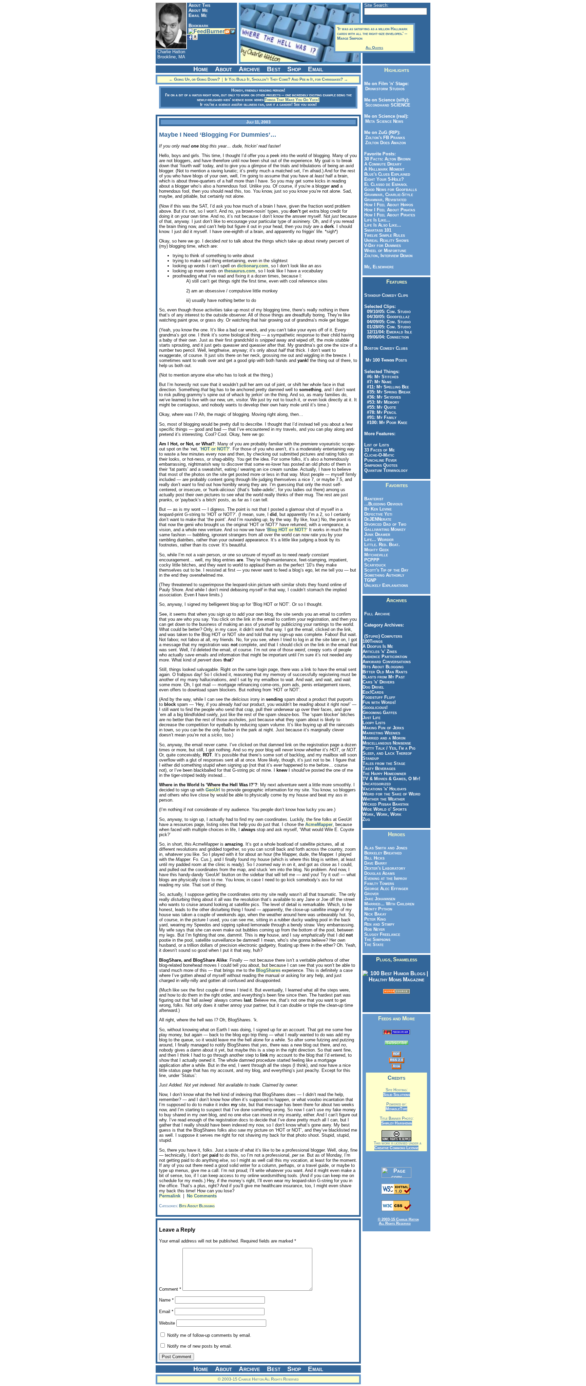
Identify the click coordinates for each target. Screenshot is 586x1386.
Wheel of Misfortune (385, 250)
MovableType (396, 1108)
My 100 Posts (386, 360)
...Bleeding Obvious (383, 503)
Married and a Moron (384, 737)
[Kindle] (195, 37)
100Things (373, 641)
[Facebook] (189, 37)
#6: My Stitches (381, 376)
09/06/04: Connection (386, 337)
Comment (170, 1289)
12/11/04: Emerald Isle (388, 331)
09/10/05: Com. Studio (387, 311)
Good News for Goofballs (390, 189)
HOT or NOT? (215, 448)
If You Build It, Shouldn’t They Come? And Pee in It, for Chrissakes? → (286, 79)
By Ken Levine (378, 509)
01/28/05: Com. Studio (387, 326)
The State (374, 944)
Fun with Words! (379, 702)
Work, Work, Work (382, 814)
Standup (371, 758)
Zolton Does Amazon (384, 142)
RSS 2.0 (396, 1060)
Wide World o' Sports (385, 809)
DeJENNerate (377, 519)
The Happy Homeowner (384, 773)
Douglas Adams (379, 873)
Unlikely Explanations (386, 585)
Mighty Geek (376, 549)
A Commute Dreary (383, 164)
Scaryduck (375, 564)
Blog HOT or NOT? (287, 529)
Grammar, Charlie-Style (388, 194)
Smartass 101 (377, 230)
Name (166, 1300)
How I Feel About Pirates (389, 214)
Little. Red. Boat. (382, 544)
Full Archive (377, 613)
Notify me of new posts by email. (199, 1346)
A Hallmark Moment (384, 169)
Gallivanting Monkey (385, 529)
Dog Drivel (373, 687)
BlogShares (268, 970)
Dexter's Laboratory (384, 868)
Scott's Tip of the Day (386, 570)
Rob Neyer (374, 929)
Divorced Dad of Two (385, 524)
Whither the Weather (384, 799)
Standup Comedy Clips (386, 295)
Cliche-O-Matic (379, 455)
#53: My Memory (381, 402)
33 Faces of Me (379, 450)
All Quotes (374, 47)
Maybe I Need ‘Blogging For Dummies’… (217, 134)
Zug (366, 819)
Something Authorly (384, 575)
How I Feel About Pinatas (389, 209)
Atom (396, 1066)
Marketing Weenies (381, 732)
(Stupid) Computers (383, 636)
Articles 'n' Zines (380, 651)
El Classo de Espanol (386, 184)
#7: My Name (378, 381)
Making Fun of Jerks (383, 727)
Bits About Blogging (197, 1206)
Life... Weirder (379, 539)
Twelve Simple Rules (384, 235)
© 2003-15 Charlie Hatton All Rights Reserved (398, 1221)
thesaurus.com (239, 270)
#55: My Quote (380, 407)
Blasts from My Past (384, 676)
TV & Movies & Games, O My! (391, 778)
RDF (396, 1054)
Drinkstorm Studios (384, 88)
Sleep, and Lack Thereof (387, 753)
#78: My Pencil (380, 412)
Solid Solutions (396, 1094)
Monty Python (378, 908)
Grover (371, 893)
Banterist (374, 498)
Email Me (198, 15)
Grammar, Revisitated (385, 199)
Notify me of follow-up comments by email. (209, 1335)
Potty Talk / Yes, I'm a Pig (389, 748)
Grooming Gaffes (380, 712)
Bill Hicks (374, 858)
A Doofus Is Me (378, 646)
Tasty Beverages (379, 768)
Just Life (371, 717)
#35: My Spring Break (387, 391)
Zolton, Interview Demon (388, 255)
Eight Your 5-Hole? (384, 179)
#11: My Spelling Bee (386, 386)
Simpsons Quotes (380, 465)
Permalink (169, 1195)
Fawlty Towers (379, 883)
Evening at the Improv (385, 878)
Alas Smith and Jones (385, 847)
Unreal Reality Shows (386, 240)
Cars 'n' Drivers (378, 682)
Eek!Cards (373, 692)
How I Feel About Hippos (388, 204)
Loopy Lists (374, 722)
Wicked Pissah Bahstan (386, 804)
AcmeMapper (319, 824)
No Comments (202, 1195)
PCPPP (371, 559)
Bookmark (199, 25)
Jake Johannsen (379, 898)
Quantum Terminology (386, 470)
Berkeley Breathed (383, 852)
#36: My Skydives (382, 397)
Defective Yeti (378, 514)
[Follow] (232, 31)
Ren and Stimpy (379, 924)
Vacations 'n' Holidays (384, 788)
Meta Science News (383, 121)
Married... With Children (389, 903)
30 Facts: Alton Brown (387, 158)
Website (167, 1323)
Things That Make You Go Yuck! (292, 99)
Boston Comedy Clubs (386, 348)
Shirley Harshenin (396, 1123)
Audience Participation (385, 656)
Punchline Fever (380, 460)
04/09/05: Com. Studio (387, 321)
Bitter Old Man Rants (385, 671)
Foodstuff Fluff (379, 697)
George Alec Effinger (386, 888)
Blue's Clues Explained (387, 174)
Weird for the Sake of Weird (392, 793)
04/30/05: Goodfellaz (387, 316)
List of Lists (376, 444)
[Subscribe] (206, 31)
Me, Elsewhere (379, 266)
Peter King (375, 919)
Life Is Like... (377, 220)
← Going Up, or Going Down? (194, 79)
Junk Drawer (377, 534)
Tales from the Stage (384, 763)
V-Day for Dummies (382, 245)
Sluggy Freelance (382, 934)
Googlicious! (375, 707)
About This (199, 5)
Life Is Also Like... (382, 225)
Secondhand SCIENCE (386, 105)
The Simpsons (377, 939)
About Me (198, 10)
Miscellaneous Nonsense (387, 743)
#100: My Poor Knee (385, 422)
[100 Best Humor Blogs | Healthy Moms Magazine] (396, 979)
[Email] (227, 31)
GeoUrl (213, 789)
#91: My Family (380, 417)
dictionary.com (252, 265)
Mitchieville (376, 554)
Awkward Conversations (387, 661)
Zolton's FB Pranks (384, 137)
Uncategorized (377, 783)
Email (166, 1311)
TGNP (370, 580)
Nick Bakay (375, 914)
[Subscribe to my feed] (396, 1033)
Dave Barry (375, 863)
